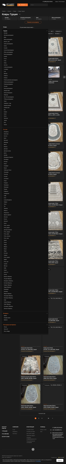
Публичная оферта (31, 435)
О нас (14, 429)
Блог (41, 431)
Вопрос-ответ (43, 429)
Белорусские (5, 436)
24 (48, 418)
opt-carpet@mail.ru (57, 430)
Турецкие (4, 431)
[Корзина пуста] (62, 4)
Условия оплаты (30, 429)
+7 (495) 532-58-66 (47, 1)
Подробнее (38, 461)
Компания (15, 426)
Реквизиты (15, 431)
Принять (60, 460)
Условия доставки (31, 431)
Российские (5, 433)
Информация (30, 426)
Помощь (42, 426)
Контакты (15, 433)
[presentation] (64, 77)
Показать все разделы (33, 22)
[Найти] (46, 4)
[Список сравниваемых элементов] (51, 4)
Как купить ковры (31, 433)
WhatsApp (33, 449)
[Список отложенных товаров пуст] (57, 4)
